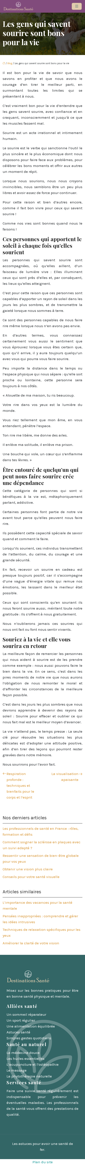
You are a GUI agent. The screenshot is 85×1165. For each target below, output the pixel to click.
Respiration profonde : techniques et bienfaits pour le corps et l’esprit (20, 785)
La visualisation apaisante (64, 777)
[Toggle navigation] (77, 6)
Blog (9, 63)
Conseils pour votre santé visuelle (31, 877)
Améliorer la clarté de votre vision (31, 943)
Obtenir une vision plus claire (28, 869)
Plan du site (42, 1162)
